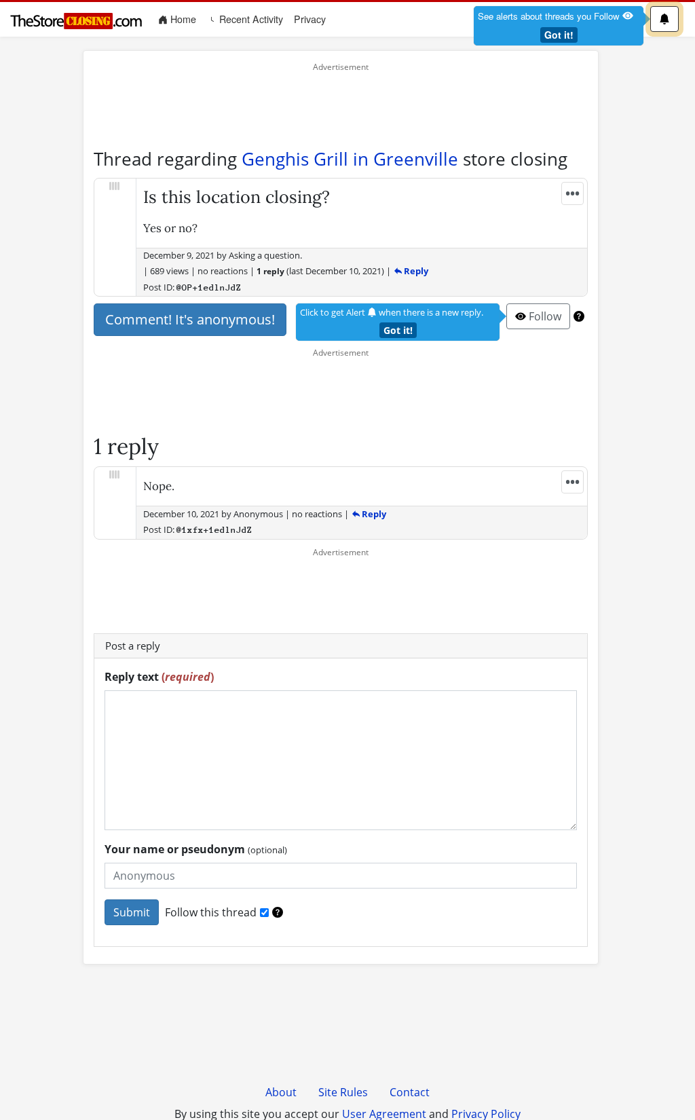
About (281, 1092)
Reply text (159, 676)
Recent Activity (250, 19)
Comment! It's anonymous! (190, 319)
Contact (410, 1092)
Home (185, 19)
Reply (415, 271)
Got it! (559, 34)
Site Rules (343, 1092)
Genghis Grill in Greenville (350, 159)
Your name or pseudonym (196, 849)
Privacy (310, 19)
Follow (543, 316)
